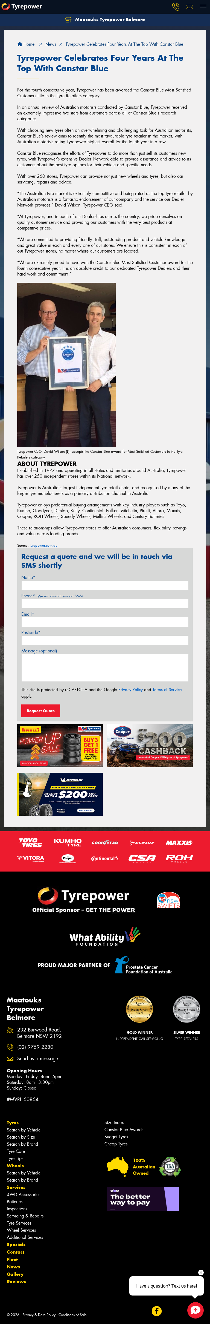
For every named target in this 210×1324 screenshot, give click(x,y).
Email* (27, 614)
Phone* (52, 596)
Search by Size (21, 1137)
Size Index (114, 1122)
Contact (15, 1252)
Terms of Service (167, 689)
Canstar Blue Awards (123, 1130)
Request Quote (41, 710)
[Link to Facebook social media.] (156, 1311)
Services (16, 1187)
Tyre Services (19, 1223)
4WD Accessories (23, 1194)
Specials (16, 1245)
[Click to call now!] (175, 7)
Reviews (16, 1282)
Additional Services (25, 1237)
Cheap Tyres (115, 1144)
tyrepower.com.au (43, 545)
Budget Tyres (116, 1137)
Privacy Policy (130, 689)
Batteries (14, 1202)
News (13, 1267)
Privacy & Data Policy (39, 1314)
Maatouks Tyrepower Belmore (109, 19)
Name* (28, 577)
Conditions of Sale (73, 1314)
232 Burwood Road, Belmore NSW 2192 (39, 1033)
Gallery (15, 1274)
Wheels (15, 1166)
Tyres (13, 1123)
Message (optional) (39, 651)
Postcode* (30, 632)
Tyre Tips (15, 1158)
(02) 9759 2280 (35, 1047)
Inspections (17, 1209)
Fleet (12, 1259)
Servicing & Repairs (25, 1216)
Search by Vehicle (23, 1130)
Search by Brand (22, 1144)
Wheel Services (21, 1230)
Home (28, 44)
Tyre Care (16, 1151)
